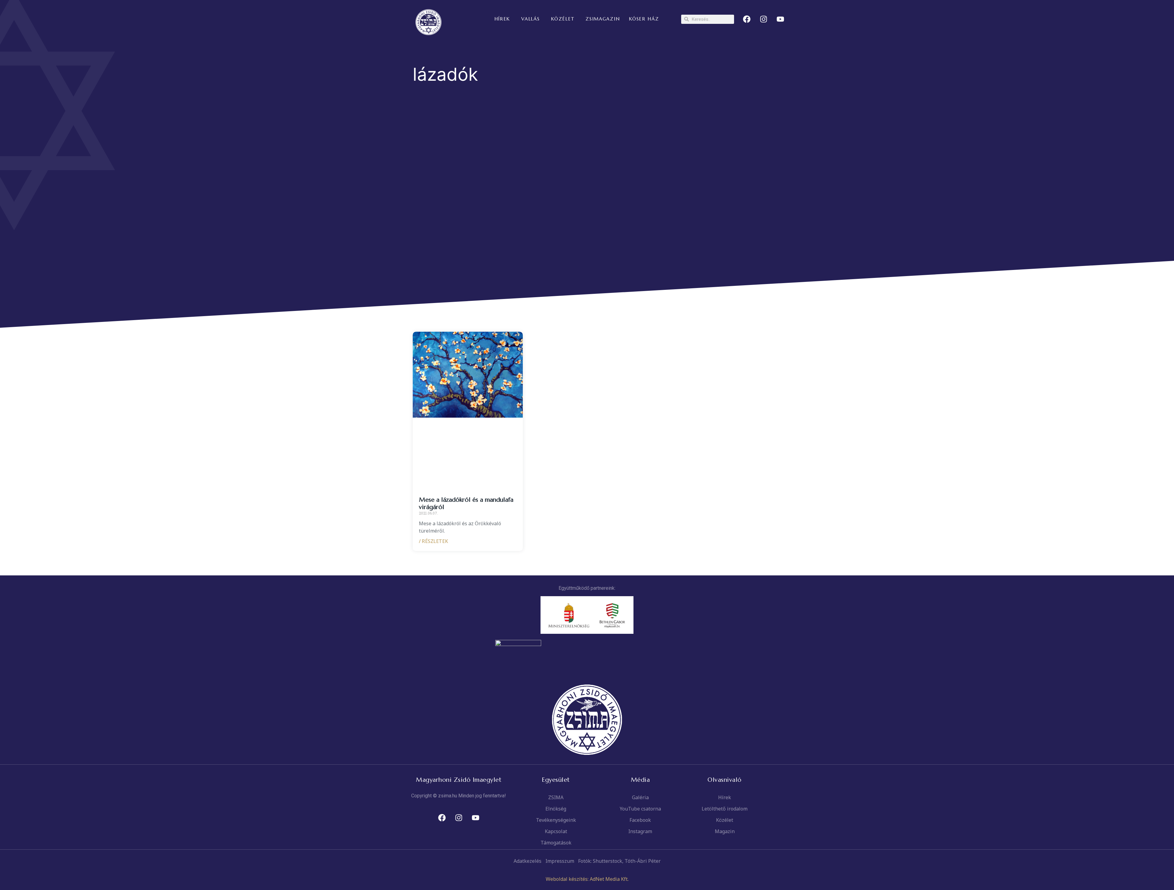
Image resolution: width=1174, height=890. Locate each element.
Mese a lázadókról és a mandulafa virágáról (466, 503)
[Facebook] (747, 19)
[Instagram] (763, 19)
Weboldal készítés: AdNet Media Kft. (587, 879)
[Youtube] (780, 19)
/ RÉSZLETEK (433, 541)
